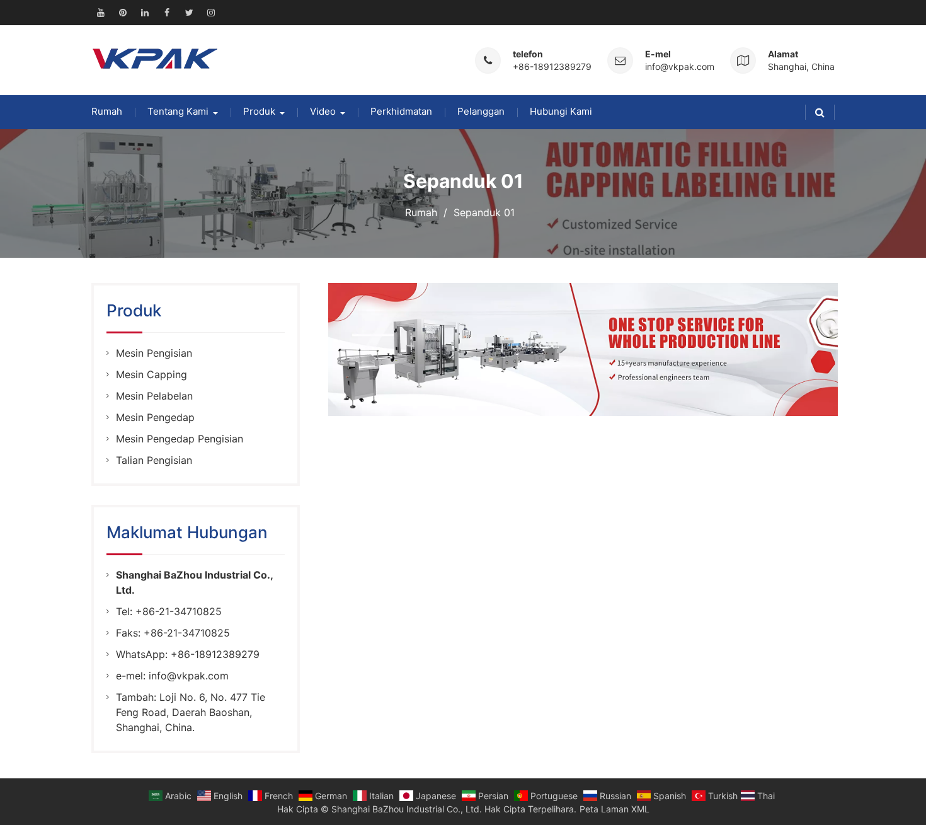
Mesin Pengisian (154, 353)
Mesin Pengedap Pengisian (179, 438)
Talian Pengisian (154, 460)
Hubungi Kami (561, 111)
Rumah (106, 111)
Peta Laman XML (614, 809)
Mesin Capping (151, 374)
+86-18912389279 (552, 66)
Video (323, 111)
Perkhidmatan (401, 111)
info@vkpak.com (679, 66)
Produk (259, 111)
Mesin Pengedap (155, 417)
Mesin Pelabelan (154, 395)
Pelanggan (481, 111)
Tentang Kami (178, 111)
